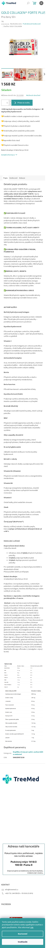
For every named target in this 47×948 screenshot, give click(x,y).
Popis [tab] (5, 178)
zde (31, 927)
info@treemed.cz (11, 889)
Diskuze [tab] (22, 178)
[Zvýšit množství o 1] (10, 101)
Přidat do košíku (23, 103)
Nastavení (22, 933)
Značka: (12, 26)
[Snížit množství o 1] (10, 104)
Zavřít (14, 162)
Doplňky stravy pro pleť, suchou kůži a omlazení (28, 753)
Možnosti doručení (33, 95)
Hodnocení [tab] (13, 178)
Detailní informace (8, 155)
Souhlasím (22, 941)
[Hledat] (28, 3)
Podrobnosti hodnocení (31, 24)
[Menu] (41, 3)
